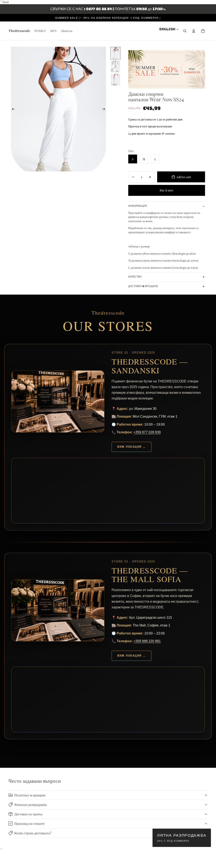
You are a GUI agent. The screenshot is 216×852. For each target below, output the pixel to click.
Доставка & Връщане (143, 286)
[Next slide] (104, 109)
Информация (137, 206)
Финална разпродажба (30, 804)
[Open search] (184, 31)
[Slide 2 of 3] (115, 66)
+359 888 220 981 (147, 641)
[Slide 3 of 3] (115, 79)
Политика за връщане (30, 795)
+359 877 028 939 (147, 432)
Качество (135, 276)
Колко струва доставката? (32, 833)
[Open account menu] (193, 31)
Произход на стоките (29, 823)
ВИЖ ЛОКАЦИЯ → (131, 446)
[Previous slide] (11, 109)
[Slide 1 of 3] (115, 53)
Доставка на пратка (28, 814)
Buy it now (167, 190)
